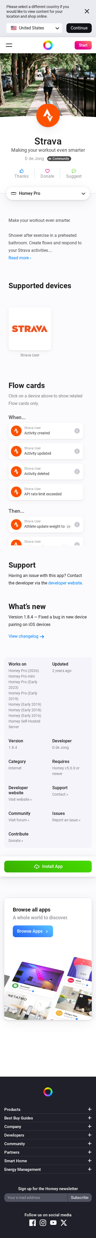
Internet (15, 768)
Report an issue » (66, 820)
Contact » (60, 794)
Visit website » (20, 799)
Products (12, 1109)
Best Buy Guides (18, 1118)
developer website (65, 583)
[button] (34, 28)
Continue (79, 28)
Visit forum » (19, 820)
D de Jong (60, 747)
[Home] (48, 45)
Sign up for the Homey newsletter (48, 1188)
